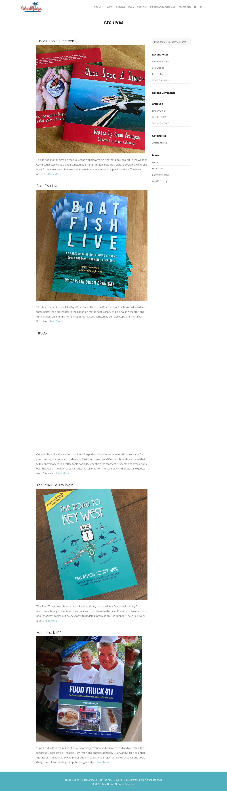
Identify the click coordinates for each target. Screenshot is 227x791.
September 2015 (160, 123)
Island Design (72, 779)
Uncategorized (159, 142)
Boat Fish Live (47, 185)
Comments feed (160, 174)
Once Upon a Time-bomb (56, 40)
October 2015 (159, 117)
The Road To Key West (54, 485)
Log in (155, 162)
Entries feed (158, 168)
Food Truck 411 (49, 632)
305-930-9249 (131, 779)
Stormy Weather (160, 61)
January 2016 (158, 110)
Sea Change (158, 67)
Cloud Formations (161, 80)
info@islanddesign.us (151, 779)
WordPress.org (159, 181)
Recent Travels (159, 74)
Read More (54, 174)
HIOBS (41, 333)
